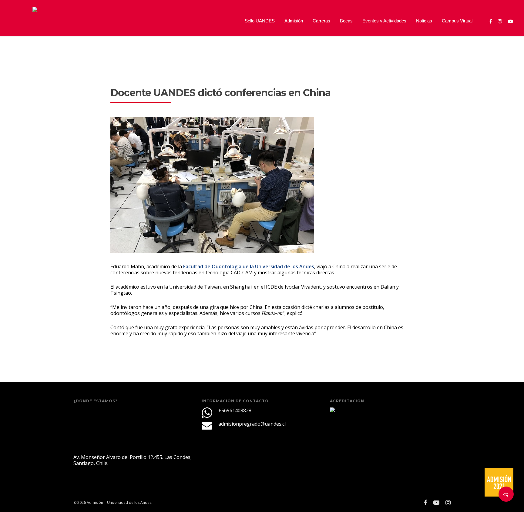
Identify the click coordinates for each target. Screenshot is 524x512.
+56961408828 (234, 410)
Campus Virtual (457, 20)
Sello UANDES (260, 20)
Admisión (293, 20)
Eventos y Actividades (384, 20)
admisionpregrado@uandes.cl (252, 423)
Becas (346, 20)
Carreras (321, 20)
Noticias (424, 20)
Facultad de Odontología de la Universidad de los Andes (248, 266)
